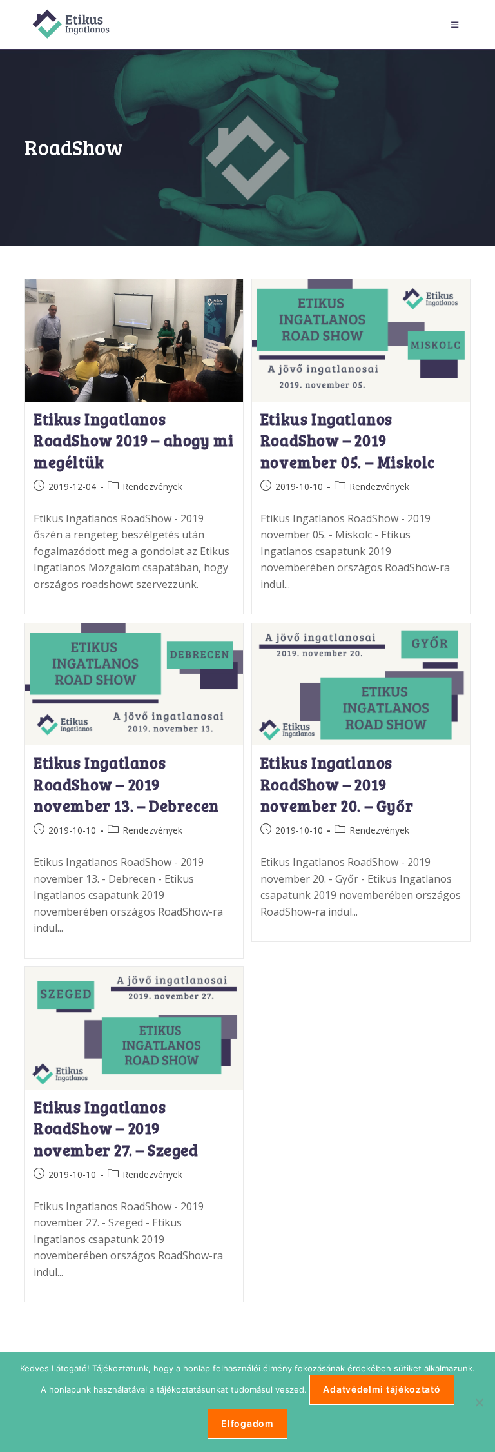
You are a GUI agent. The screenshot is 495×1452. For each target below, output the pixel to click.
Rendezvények (152, 486)
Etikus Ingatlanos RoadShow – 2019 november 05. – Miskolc (347, 440)
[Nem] (478, 1402)
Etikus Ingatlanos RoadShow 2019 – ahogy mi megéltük (133, 440)
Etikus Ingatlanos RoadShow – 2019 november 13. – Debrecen (126, 784)
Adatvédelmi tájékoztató (381, 1389)
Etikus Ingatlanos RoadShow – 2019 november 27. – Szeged (116, 1128)
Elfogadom (247, 1423)
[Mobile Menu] (457, 24)
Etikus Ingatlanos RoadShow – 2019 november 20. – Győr (336, 784)
